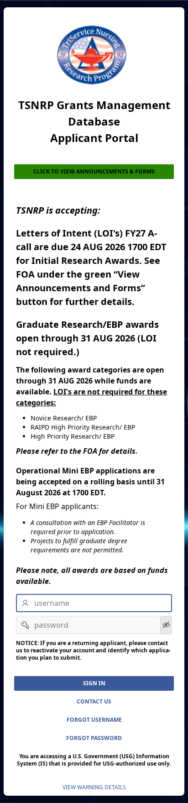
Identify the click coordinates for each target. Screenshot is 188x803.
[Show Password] (166, 625)
